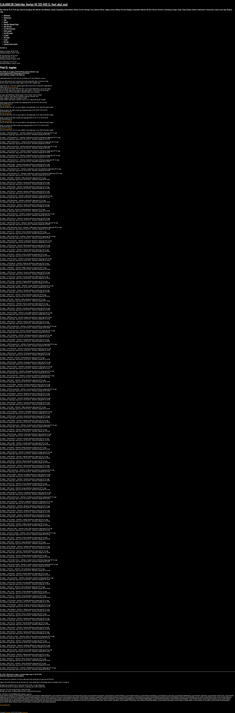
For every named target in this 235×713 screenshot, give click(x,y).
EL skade (6, 35)
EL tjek (5, 40)
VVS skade (7, 37)
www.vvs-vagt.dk (7, 128)
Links (5, 20)
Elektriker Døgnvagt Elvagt (11, 24)
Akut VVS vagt (8, 26)
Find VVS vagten (8, 33)
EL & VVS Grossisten (9, 29)
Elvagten (8, 712)
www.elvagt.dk (6, 105)
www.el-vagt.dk (6, 113)
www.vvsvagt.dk (7, 121)
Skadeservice (7, 18)
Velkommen (7, 15)
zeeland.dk (25, 712)
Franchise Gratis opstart (11, 44)
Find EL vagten (8, 31)
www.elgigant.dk (5, 705)
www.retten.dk (14, 87)
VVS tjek (6, 42)
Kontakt (6, 22)
